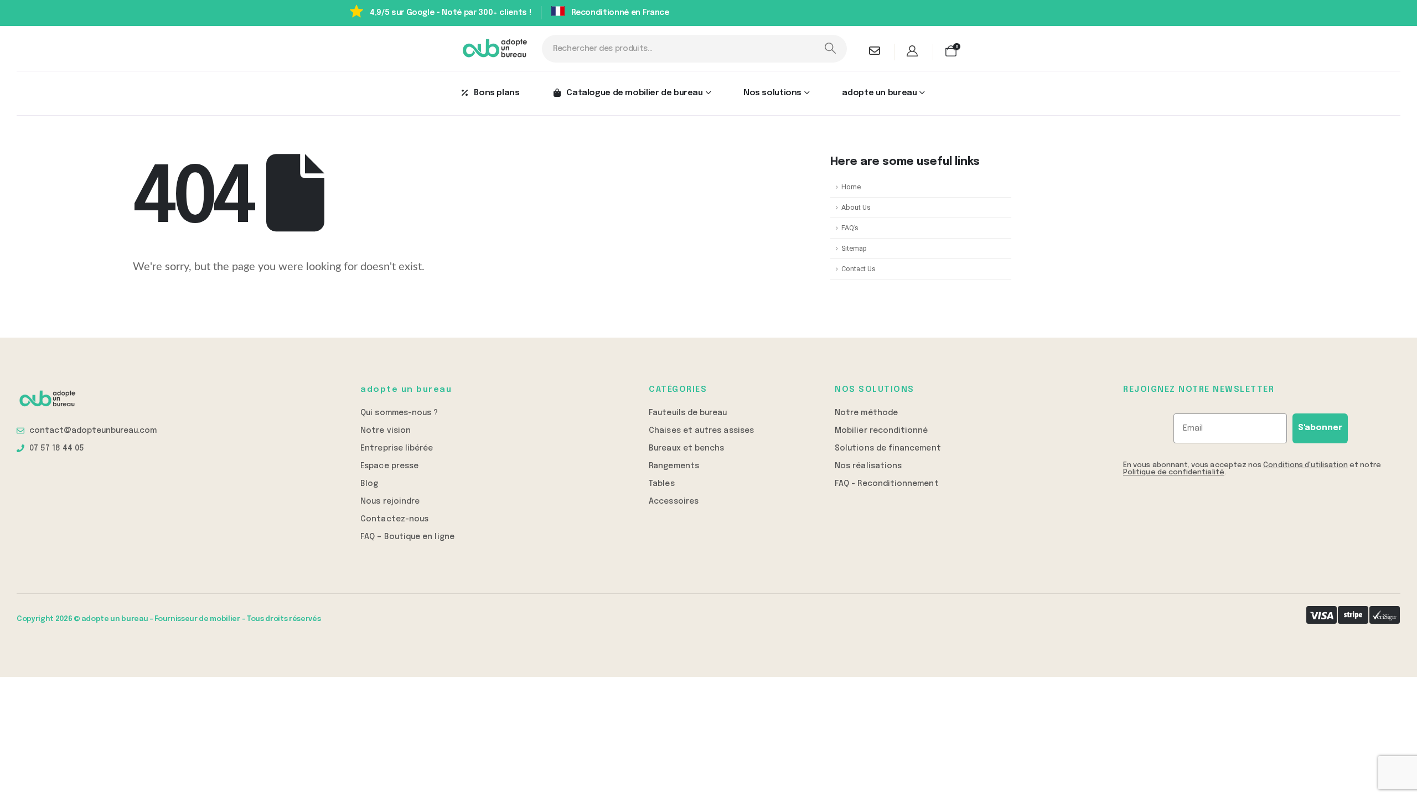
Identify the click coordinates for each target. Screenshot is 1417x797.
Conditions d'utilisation (1305, 465)
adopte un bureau (879, 93)
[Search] (830, 49)
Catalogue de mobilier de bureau (634, 93)
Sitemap (854, 248)
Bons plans (496, 93)
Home (851, 187)
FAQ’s (850, 228)
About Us (856, 207)
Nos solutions (772, 93)
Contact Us (858, 269)
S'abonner (1320, 427)
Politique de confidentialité (1173, 472)
